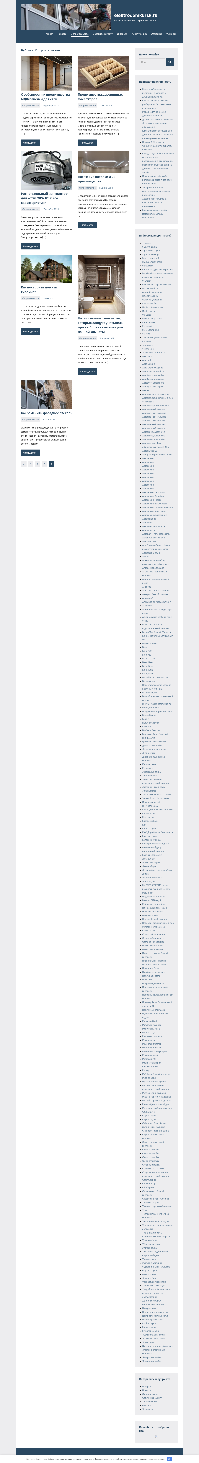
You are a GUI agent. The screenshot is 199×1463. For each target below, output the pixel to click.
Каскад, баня (148, 813)
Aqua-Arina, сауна (151, 250)
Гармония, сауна (150, 722)
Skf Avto (146, 333)
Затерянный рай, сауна (154, 787)
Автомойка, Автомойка (153, 432)
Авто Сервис (148, 364)
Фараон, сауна (149, 1270)
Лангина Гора (149, 866)
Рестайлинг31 (149, 1059)
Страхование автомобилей (155, 1198)
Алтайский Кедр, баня (153, 568)
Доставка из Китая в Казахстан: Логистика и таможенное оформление (157, 123)
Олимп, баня (148, 930)
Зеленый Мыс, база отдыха (155, 798)
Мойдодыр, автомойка (153, 904)
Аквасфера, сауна (151, 552)
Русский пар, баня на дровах (156, 1096)
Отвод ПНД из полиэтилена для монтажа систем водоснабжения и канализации (158, 157)
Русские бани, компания (154, 1093)
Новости (62, 33)
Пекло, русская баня (152, 945)
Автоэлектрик (149, 541)
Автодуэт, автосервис (153, 382)
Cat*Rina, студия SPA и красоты (157, 269)
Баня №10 (147, 651)
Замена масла (149, 775)
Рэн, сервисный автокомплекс (157, 1108)
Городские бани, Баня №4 (155, 734)
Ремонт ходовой (150, 1055)
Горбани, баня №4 (151, 730)
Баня (144, 647)
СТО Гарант (148, 1187)
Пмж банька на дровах (153, 972)
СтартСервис (149, 1179)
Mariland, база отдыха (152, 307)
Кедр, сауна (148, 817)
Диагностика (148, 753)
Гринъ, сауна (148, 737)
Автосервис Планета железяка (157, 507)
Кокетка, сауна (149, 836)
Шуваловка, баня (150, 1331)
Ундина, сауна (149, 1259)
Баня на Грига (149, 658)
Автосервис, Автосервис (154, 511)
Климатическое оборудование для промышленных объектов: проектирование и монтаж (157, 134)
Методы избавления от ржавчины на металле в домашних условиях (154, 93)
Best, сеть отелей (150, 258)
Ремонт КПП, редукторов (154, 1051)
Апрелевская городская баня (156, 601)
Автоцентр (147, 522)
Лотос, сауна (148, 881)
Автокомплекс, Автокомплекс (157, 394)
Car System (147, 265)
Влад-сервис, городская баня (157, 711)
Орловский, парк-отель (153, 934)
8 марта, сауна (149, 246)
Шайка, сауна (149, 1323)
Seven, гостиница (150, 330)
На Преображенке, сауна (154, 907)
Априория (147, 605)
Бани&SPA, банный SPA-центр (157, 632)
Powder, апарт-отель (152, 318)
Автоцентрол (148, 530)
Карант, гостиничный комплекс (157, 809)
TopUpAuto (147, 345)
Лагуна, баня (148, 858)
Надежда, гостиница (152, 911)
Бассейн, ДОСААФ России (155, 677)
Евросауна (147, 768)
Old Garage (147, 314)
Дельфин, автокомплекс (154, 749)
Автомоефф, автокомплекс (155, 405)
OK (169, 1459)
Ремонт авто (148, 1040)
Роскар (145, 1070)
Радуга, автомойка (151, 1025)
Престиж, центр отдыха (153, 1009)
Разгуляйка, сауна (151, 1028)
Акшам (145, 556)
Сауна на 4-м (148, 1111)
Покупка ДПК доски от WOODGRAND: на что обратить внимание (157, 146)
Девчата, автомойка (152, 745)
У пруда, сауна (149, 1247)
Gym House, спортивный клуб (156, 284)
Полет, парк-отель (151, 975)
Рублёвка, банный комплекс (156, 1074)
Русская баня (149, 1077)
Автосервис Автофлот (153, 496)
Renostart (147, 326)
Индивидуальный (151, 802)
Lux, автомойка (149, 303)
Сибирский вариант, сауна (155, 1130)
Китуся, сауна (149, 828)
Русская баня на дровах (154, 1081)
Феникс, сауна (149, 1274)
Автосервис (148, 458)
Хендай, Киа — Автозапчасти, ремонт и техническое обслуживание (156, 1293)
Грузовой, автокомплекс (154, 741)
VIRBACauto (148, 348)
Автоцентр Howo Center (154, 526)
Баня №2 (146, 654)
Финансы (171, 33)
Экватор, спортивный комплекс (158, 1346)
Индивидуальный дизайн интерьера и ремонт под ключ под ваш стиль (157, 180)
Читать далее (30, 142)
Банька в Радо (149, 643)
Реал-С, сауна (149, 1032)
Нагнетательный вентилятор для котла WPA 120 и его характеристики (44, 198)
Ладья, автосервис (151, 862)
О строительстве (80, 33)
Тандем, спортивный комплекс (157, 1206)
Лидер (145, 873)
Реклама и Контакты (152, 1036)
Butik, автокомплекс (152, 262)
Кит (144, 824)
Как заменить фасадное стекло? (46, 413)
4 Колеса (146, 243)
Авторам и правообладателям (157, 454)
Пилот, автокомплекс (152, 949)
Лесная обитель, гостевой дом (157, 870)
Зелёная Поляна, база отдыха (157, 794)
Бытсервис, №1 (149, 692)
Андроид (146, 586)
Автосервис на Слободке (154, 503)
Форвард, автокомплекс (154, 1281)
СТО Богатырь (149, 1183)
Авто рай (146, 360)
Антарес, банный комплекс (155, 594)
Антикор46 (147, 598)
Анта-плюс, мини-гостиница (156, 590)
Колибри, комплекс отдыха (155, 843)
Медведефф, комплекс (153, 896)
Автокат (146, 390)
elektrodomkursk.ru (135, 15)
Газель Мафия (149, 715)
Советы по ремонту (103, 33)
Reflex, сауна (148, 322)
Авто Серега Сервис (152, 367)
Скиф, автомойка (150, 1149)
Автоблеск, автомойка (153, 375)
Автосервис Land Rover (153, 492)
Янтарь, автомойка (151, 1357)
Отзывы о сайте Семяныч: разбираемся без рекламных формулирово (156, 104)
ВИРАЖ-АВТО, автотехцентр (156, 703)
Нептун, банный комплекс (155, 919)
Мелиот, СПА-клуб (151, 900)
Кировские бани (150, 821)
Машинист (147, 892)
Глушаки (146, 726)
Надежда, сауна (150, 915)
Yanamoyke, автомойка (153, 352)
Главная (49, 33)
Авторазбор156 (149, 450)
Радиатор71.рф (149, 1021)
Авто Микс (147, 356)
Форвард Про (149, 1278)
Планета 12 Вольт (150, 968)
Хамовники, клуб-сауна (154, 1285)
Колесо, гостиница (151, 839)
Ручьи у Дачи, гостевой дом (155, 1104)
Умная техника (139, 33)
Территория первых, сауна (155, 1221)
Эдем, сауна (148, 1342)
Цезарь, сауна (149, 1308)
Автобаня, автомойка (153, 371)
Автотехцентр (149, 518)
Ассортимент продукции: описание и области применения (154, 202)
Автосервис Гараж (151, 500)
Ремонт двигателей (152, 1043)
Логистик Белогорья (152, 877)
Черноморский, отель (153, 1319)
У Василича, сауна (151, 1244)
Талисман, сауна (150, 1202)
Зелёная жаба (149, 790)
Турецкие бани (149, 1240)
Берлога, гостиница (152, 688)
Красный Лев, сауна (152, 855)
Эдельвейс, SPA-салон (153, 1334)
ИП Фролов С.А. (150, 805)
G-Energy (146, 280)
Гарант (145, 719)
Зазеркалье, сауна (151, 771)
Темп (144, 1210)
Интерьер (122, 33)
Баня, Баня (148, 662)
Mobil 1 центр (148, 311)
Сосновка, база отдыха (153, 1168)
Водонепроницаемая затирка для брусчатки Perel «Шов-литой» (157, 168)
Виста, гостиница (150, 707)
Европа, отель (149, 764)
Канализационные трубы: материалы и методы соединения (155, 214)
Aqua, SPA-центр (150, 254)
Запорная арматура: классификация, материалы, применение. (156, 191)
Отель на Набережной (153, 941)
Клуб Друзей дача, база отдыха (157, 832)
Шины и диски (149, 1327)
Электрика (156, 33)
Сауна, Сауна (149, 1115)
